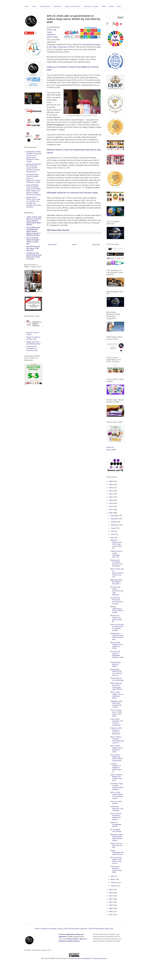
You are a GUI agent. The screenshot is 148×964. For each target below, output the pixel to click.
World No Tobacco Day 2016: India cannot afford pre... (116, 544)
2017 (111, 509)
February (114, 882)
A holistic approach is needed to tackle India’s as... (116, 767)
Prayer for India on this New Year (33, 338)
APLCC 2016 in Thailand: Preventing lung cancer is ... (117, 740)
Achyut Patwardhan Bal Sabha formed (117, 852)
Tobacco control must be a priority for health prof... (116, 731)
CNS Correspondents (72, 928)
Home (27, 6)
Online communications (73, 6)
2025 (111, 484)
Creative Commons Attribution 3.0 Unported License (88, 958)
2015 (111, 889)
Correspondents (45, 6)
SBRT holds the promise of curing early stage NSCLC (116, 686)
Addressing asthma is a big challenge (116, 808)
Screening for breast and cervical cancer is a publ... (116, 600)
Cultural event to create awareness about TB (116, 554)
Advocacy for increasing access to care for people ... (116, 563)
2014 (111, 893)
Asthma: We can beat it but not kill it (116, 845)
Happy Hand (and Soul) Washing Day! (33, 343)
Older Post (96, 244)
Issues (34, 6)
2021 (111, 497)
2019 (111, 503)
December (115, 515)
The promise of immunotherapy (117, 679)
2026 (111, 481)
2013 (111, 896)
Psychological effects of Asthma (115, 664)
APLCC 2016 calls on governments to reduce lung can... (117, 573)
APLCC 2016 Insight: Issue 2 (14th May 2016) (116, 695)
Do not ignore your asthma (115, 830)
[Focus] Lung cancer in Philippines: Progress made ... (116, 655)
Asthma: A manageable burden (115, 824)
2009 (111, 908)
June (113, 534)
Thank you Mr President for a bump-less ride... (32, 348)
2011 (111, 902)
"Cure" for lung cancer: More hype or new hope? (116, 713)
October (114, 522)
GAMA (103, 6)
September (115, 525)
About (119, 6)
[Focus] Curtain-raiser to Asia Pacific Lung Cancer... (116, 860)
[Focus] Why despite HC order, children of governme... (116, 757)
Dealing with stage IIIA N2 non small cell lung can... (116, 672)
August (113, 528)
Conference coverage (91, 6)
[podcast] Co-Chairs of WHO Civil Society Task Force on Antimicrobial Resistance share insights (33, 156)
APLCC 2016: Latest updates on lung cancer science (116, 795)
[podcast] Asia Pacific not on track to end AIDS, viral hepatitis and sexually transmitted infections (33, 202)
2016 (111, 513)
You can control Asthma (116, 802)
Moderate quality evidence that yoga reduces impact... (116, 837)
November (115, 519)
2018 (111, 506)
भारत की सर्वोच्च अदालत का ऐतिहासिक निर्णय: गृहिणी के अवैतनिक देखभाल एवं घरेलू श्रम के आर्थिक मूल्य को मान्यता (33, 231)
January (114, 886)
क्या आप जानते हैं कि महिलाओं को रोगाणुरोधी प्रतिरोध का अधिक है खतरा (32, 241)
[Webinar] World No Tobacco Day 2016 (116, 582)
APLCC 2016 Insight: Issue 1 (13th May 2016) (116, 748)
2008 (111, 911)
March (113, 879)
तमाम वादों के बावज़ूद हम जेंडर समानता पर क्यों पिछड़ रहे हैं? (33, 248)
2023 (111, 491)
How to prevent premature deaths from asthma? (116, 816)
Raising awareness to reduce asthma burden (116, 609)
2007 (111, 915)
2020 (111, 500)
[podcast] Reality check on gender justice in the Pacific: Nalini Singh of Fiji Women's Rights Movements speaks (33, 190)
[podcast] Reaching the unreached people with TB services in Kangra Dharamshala (33, 168)
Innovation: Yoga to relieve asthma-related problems (116, 786)
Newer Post (52, 244)
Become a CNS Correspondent (92, 928)
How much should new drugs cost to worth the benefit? (116, 627)
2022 (111, 494)
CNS (52, 958)
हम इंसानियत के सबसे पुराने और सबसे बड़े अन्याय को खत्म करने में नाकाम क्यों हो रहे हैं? (34, 256)
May (112, 537)
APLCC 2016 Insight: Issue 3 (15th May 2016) (116, 645)
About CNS (109, 928)
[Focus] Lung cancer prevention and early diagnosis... (116, 591)
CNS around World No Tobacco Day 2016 (116, 869)
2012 (111, 899)
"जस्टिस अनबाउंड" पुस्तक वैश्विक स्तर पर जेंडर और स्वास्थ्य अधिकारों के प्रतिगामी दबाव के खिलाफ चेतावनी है (34, 221)
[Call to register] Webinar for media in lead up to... (116, 777)
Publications (57, 6)
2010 (111, 905)
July (112, 531)
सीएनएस (111, 6)
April (113, 876)
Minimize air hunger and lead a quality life (116, 618)
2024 (111, 488)
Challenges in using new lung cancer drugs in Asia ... (116, 636)
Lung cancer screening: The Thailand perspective (116, 722)
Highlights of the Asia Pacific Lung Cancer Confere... (116, 704)
